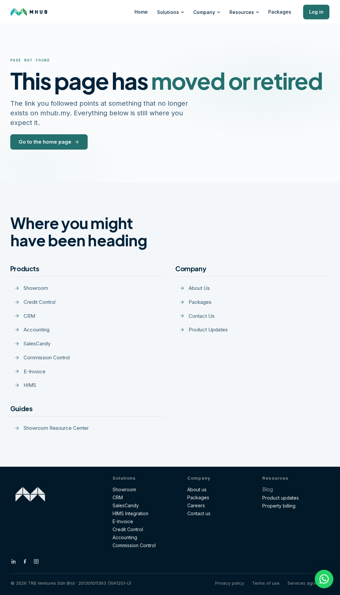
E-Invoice (123, 521)
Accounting (125, 537)
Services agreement (308, 583)
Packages (279, 12)
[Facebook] (25, 561)
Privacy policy (229, 583)
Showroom (124, 489)
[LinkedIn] (14, 561)
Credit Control (128, 529)
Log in (316, 12)
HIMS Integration (130, 513)
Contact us (199, 513)
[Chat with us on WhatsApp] (324, 579)
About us (197, 489)
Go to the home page (45, 142)
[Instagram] (36, 561)
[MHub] (29, 12)
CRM (118, 497)
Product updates (280, 498)
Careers (196, 505)
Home (141, 12)
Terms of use (266, 583)
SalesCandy (126, 505)
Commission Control (134, 545)
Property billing (279, 506)
